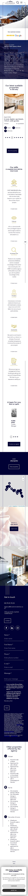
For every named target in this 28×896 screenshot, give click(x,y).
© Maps (14, 504)
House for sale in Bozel (14, 759)
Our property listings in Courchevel (14, 801)
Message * (8, 672)
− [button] (23, 478)
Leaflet (10, 504)
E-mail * (7, 662)
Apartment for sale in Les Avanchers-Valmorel (14, 767)
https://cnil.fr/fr (19, 723)
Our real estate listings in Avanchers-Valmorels (14, 795)
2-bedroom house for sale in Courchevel (15, 839)
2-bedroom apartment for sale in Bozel (14, 826)
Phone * (7, 653)
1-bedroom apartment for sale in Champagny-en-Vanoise (14, 846)
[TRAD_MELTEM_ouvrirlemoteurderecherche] (17, 2)
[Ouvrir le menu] (21, 2)
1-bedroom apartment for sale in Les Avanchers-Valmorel (14, 833)
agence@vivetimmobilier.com (13, 606)
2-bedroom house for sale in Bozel (15, 820)
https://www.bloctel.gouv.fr (9, 730)
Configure (14, 886)
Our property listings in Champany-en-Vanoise (14, 807)
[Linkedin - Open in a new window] (12, 626)
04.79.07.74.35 (9, 602)
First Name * (8, 643)
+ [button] (23, 476)
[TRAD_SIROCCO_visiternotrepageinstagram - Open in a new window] (18, 626)
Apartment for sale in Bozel (14, 762)
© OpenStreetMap (21, 504)
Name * (6, 633)
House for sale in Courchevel (14, 773)
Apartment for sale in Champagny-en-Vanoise (14, 778)
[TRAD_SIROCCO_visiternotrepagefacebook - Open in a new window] (6, 626)
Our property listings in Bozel (14, 790)
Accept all (14, 890)
